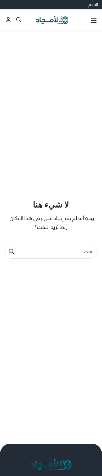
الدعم (93, 4)
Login (8, 20)
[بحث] (11, 251)
